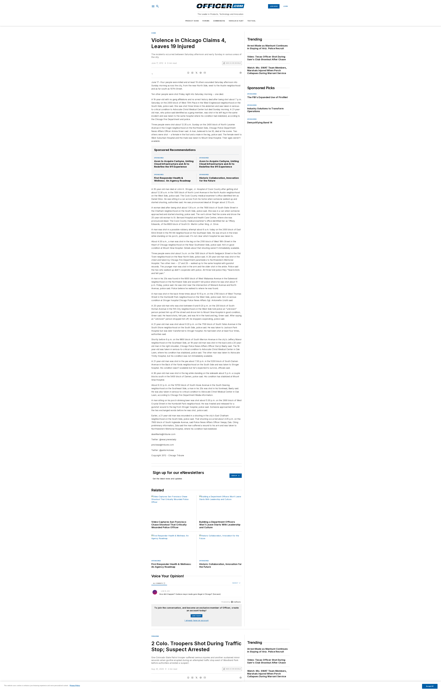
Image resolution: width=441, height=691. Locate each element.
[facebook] (188, 73)
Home (153, 33)
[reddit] (200, 73)
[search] (157, 6)
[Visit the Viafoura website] (236, 602)
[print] (240, 73)
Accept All (429, 686)
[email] (205, 73)
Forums (205, 21)
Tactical (251, 21)
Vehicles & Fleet (236, 21)
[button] (153, 6)
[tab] (159, 583)
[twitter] (196, 73)
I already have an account (197, 620)
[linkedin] (192, 73)
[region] (196, 592)
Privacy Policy (75, 685)
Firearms (155, 636)
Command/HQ (219, 21)
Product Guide (192, 21)
